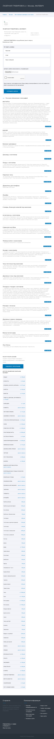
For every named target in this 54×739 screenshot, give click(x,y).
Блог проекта (44, 713)
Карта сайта (44, 716)
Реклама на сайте (30, 718)
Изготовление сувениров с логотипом (24, 14)
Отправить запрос (12, 91)
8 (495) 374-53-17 (35, 35)
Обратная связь (7, 728)
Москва (11, 14)
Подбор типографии (45, 708)
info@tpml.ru (7, 35)
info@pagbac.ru (6, 725)
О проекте (43, 710)
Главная (5, 14)
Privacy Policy (30, 736)
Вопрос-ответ (44, 705)
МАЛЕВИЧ (22, 29)
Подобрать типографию (13, 366)
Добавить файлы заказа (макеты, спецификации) (16, 68)
